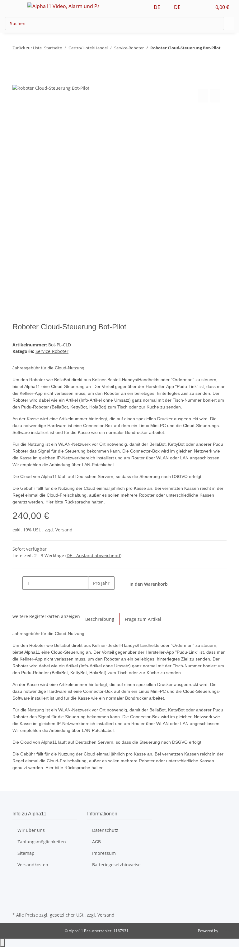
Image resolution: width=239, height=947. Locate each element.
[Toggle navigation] (13, 7)
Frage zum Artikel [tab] (143, 619)
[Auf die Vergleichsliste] (203, 95)
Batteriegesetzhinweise (116, 865)
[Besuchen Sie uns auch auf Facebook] (17, 881)
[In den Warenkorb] (17, 80)
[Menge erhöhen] (93, 596)
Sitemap (26, 853)
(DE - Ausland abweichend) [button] (93, 555)
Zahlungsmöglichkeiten (41, 842)
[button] (194, 7)
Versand (64, 530)
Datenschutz (105, 830)
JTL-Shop (226, 930)
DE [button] (158, 7)
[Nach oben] (2, 943)
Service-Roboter (51, 351)
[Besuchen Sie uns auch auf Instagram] (17, 895)
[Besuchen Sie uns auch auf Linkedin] (17, 903)
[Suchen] (229, 23)
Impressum (104, 853)
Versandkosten (32, 865)
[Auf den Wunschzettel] (215, 95)
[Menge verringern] (17, 583)
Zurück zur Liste (27, 48)
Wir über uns (31, 830)
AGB (96, 842)
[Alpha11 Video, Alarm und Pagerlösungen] (63, 6)
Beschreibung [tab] (99, 619)
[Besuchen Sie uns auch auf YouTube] (17, 888)
